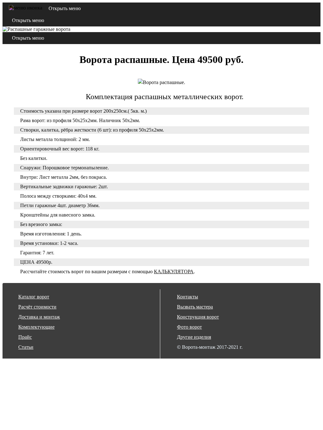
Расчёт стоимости (37, 306)
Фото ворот (189, 327)
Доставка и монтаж (39, 317)
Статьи (25, 347)
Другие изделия (194, 337)
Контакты (187, 296)
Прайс (25, 337)
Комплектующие (36, 327)
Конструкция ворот (198, 317)
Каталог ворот (33, 296)
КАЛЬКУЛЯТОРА (174, 271)
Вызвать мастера (195, 306)
